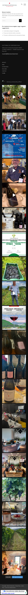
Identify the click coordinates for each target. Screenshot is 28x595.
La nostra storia (5, 66)
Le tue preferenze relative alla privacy (14, 591)
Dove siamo (4, 68)
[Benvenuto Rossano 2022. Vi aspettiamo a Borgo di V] (14, 391)
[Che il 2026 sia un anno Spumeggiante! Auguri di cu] (14, 195)
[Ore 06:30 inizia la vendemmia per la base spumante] (14, 489)
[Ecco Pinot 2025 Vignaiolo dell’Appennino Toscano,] (14, 416)
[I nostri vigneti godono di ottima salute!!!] (14, 538)
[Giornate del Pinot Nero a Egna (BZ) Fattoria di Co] (14, 563)
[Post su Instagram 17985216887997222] (14, 146)
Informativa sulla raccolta (8, 593)
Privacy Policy (17, 585)
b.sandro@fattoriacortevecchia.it (10, 54)
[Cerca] (21, 4)
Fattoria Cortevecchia (10, 585)
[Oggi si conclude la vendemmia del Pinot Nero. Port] (14, 269)
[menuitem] (21, 4)
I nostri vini (4, 71)
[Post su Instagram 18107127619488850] (14, 342)
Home (3, 64)
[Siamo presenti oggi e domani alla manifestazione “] (14, 440)
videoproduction (12, 587)
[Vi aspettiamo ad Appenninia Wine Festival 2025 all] (14, 318)
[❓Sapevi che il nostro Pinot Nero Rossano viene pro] (14, 293)
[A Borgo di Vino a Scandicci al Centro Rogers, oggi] (14, 367)
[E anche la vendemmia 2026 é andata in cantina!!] (14, 97)
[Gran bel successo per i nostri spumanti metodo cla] (14, 244)
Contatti (3, 73)
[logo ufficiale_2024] (11, 4)
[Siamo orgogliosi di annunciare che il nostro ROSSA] (14, 121)
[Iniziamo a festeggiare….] (14, 514)
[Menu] (24, 4)
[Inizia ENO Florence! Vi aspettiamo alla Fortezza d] (14, 220)
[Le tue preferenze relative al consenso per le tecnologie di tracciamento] (25, 592)
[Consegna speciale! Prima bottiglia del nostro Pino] (14, 171)
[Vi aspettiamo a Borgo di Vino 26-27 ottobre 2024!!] (14, 465)
